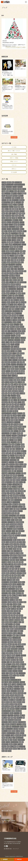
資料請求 (5, 859)
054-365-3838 (14, 814)
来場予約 (19, 859)
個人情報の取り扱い (8, 848)
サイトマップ (15, 848)
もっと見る (14, 137)
